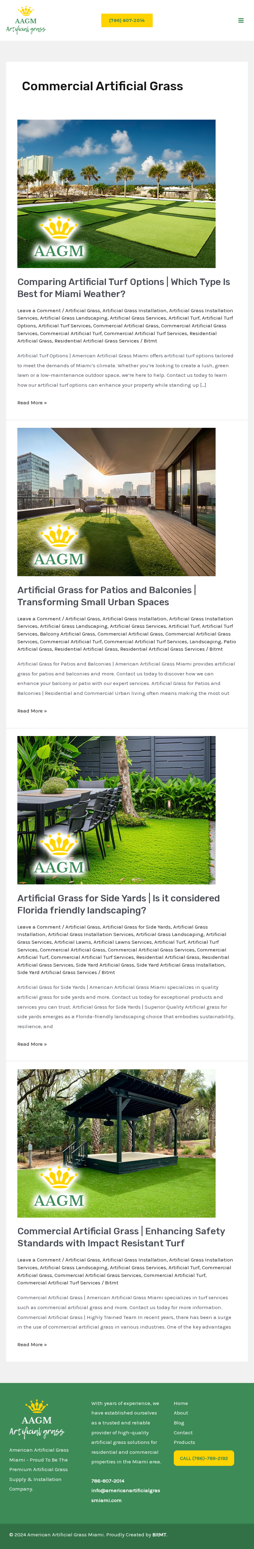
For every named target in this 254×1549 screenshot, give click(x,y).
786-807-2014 (107, 1481)
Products (184, 1442)
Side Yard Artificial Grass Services (57, 972)
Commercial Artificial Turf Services (145, 333)
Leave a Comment (39, 310)
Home (181, 1403)
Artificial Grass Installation (135, 310)
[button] (127, 20)
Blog (179, 1422)
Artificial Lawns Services (123, 942)
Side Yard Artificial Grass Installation (180, 965)
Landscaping (205, 641)
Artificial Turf (184, 318)
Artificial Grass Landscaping (73, 318)
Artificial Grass (82, 310)
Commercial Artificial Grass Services (151, 950)
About (181, 1413)
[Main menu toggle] (241, 20)
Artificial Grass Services (138, 318)
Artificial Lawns (72, 942)
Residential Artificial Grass (86, 649)
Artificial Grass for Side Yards (137, 927)
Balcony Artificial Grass (67, 634)
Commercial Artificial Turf (71, 333)
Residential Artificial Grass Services (97, 341)
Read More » (32, 402)
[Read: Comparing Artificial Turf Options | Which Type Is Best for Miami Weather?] (116, 193)
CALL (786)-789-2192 (204, 1458)
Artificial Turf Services (64, 325)
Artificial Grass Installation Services (91, 934)
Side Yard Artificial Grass (105, 965)
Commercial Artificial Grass (126, 325)
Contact (183, 1432)
